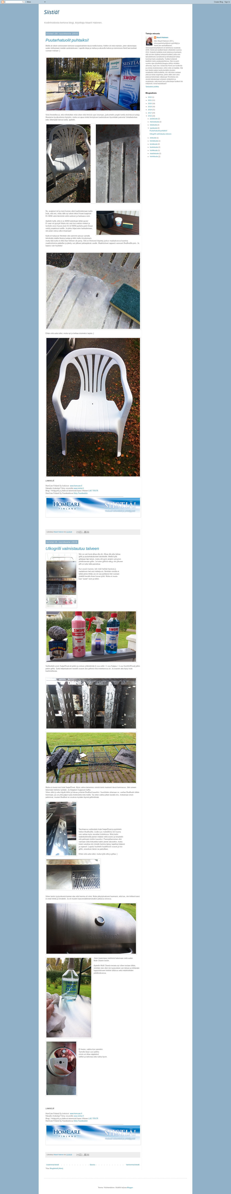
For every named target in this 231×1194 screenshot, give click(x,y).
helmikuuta (154, 156)
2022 (150, 97)
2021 (150, 100)
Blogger (130, 1188)
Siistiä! (51, 12)
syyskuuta (153, 128)
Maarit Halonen (162, 37)
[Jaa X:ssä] (83, 532)
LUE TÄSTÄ (93, 491)
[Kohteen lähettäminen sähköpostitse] (77, 532)
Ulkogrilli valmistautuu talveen (72, 548)
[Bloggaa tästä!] (80, 532)
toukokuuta (154, 147)
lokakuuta (153, 125)
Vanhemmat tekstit (132, 1165)
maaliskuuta (154, 153)
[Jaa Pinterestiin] (88, 532)
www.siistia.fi (79, 488)
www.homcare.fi (76, 486)
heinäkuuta (154, 141)
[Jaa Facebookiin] (85, 532)
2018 (150, 110)
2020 (150, 103)
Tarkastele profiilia (152, 87)
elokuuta (153, 138)
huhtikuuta (154, 150)
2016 (150, 116)
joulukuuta (154, 119)
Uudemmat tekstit (52, 1165)
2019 (150, 107)
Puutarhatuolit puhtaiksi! (67, 40)
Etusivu (92, 1165)
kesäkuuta (154, 144)
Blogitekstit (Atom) (56, 1168)
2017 (150, 113)
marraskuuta (154, 122)
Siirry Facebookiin (81, 493)
